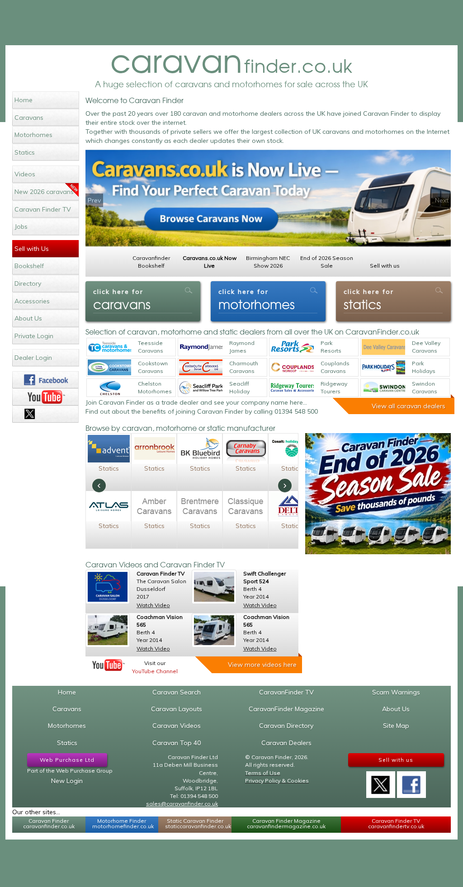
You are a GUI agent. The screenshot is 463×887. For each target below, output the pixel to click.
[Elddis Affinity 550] (214, 630)
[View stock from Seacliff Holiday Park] (200, 388)
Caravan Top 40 (176, 743)
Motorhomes (33, 135)
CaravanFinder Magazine (286, 709)
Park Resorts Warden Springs (331, 347)
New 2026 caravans (44, 192)
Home (23, 100)
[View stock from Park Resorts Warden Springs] (292, 347)
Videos (24, 174)
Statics (24, 152)
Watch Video (153, 605)
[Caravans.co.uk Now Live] (268, 198)
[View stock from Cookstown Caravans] (109, 367)
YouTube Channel (155, 671)
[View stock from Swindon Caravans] (383, 388)
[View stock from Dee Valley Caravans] (383, 347)
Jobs (21, 226)
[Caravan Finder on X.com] (380, 782)
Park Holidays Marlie (423, 367)
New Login (67, 781)
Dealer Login (33, 358)
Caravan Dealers (286, 743)
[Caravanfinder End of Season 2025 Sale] (378, 493)
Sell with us (395, 759)
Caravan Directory (286, 726)
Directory (27, 283)
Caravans (28, 117)
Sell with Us (31, 249)
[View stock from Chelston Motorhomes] (109, 388)
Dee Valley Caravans (426, 347)
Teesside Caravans (150, 347)
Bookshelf (29, 266)
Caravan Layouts (176, 709)
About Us (28, 318)
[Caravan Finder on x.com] (45, 414)
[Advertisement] (231, 22)
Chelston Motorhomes (155, 387)
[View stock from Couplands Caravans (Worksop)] (292, 367)
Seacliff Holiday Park (239, 388)
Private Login (33, 336)
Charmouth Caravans (243, 367)
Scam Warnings (396, 692)
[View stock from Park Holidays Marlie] (383, 367)
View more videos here (262, 665)
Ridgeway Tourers (334, 387)
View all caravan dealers (408, 406)
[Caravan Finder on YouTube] (45, 397)
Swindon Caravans (424, 387)
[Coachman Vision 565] (108, 630)
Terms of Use (262, 772)
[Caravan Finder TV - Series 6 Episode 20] (108, 587)
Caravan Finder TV (42, 209)
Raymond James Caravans (242, 347)
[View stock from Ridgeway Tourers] (292, 388)
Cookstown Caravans (153, 367)
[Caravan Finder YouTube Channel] (108, 665)
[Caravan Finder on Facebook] (45, 379)
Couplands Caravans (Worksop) (335, 367)
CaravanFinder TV (286, 692)
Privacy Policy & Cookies (277, 780)
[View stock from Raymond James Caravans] (200, 347)
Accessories (32, 301)
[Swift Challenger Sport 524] (214, 587)
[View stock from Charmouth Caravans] (200, 367)
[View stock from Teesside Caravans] (109, 347)
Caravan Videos (176, 726)
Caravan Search (176, 692)
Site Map (396, 726)
